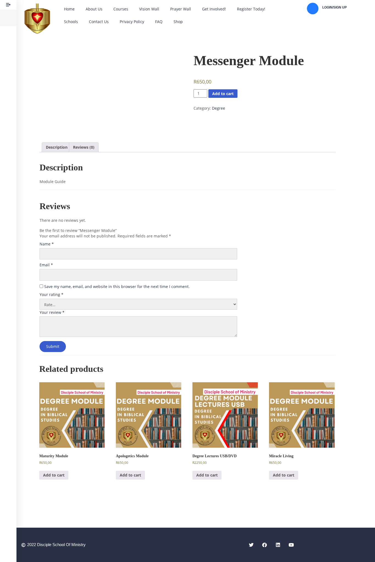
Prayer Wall (180, 9)
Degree (218, 108)
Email (46, 264)
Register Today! (251, 9)
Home (69, 9)
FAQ (159, 21)
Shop (178, 21)
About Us (94, 9)
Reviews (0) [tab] (83, 147)
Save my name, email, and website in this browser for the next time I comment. (117, 286)
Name (47, 244)
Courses (120, 9)
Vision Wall (149, 9)
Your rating (51, 294)
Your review (52, 312)
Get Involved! (214, 9)
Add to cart (223, 93)
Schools (71, 21)
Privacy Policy (132, 21)
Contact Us (99, 21)
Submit (52, 346)
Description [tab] (57, 147)
